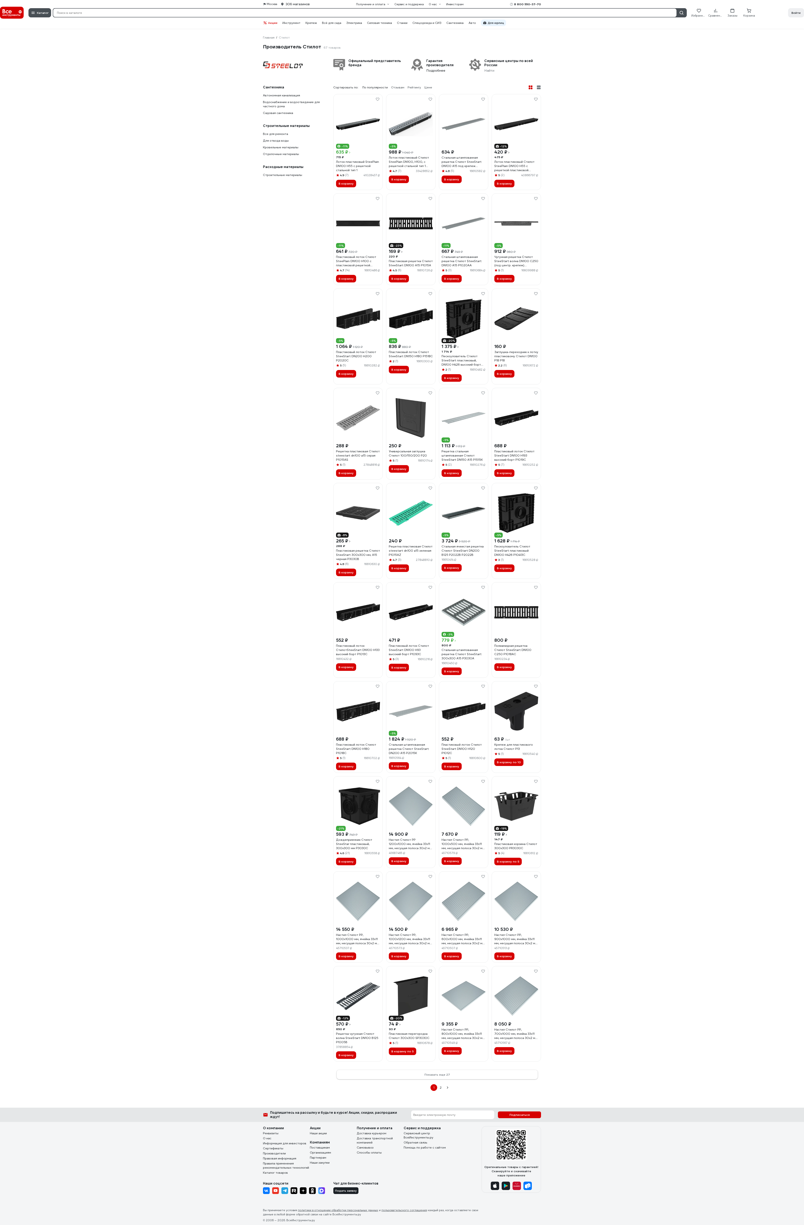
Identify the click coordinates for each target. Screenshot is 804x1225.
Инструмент (291, 23)
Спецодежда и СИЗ (426, 23)
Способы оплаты (369, 1152)
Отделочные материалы (281, 154)
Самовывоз (365, 1147)
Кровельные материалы (280, 147)
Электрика (354, 23)
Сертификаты (273, 1148)
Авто (472, 23)
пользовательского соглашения (404, 1210)
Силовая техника (379, 23)
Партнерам (318, 1157)
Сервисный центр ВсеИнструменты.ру (418, 1135)
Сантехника (455, 23)
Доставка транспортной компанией (375, 1140)
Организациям (320, 1152)
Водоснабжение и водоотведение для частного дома (291, 104)
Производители (274, 1153)
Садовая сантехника (278, 113)
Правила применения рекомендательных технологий (286, 1165)
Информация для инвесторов (284, 1143)
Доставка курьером (371, 1133)
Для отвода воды (276, 140)
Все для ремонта (275, 134)
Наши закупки (320, 1162)
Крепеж (311, 23)
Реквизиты (270, 1133)
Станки (402, 23)
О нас (267, 1138)
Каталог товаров (275, 1173)
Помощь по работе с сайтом (425, 1147)
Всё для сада (331, 23)
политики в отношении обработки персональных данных (338, 1210)
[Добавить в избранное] (377, 99)
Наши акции (318, 1133)
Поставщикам (320, 1147)
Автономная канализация (281, 95)
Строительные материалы (282, 175)
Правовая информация (279, 1158)
